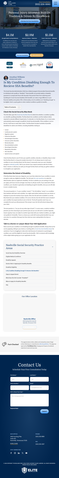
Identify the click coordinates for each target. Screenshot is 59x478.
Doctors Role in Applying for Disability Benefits (19, 264)
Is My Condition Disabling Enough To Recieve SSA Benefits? (22, 271)
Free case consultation (22, 55)
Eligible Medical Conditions (13, 256)
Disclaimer (34, 465)
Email (32, 383)
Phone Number (14, 383)
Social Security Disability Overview (15, 253)
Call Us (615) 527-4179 (37, 55)
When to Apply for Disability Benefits (16, 281)
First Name (13, 375)
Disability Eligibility (11, 267)
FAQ (7, 285)
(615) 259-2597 (40, 444)
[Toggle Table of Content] (18, 107)
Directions (29, 327)
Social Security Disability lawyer (43, 229)
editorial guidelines (44, 344)
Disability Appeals (11, 260)
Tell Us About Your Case (16, 392)
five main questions (39, 178)
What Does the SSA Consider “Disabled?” (17, 278)
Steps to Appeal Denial (12, 274)
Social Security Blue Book (24, 115)
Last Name (33, 375)
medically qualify (14, 164)
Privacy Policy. (26, 465)
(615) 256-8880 (42, 4)
